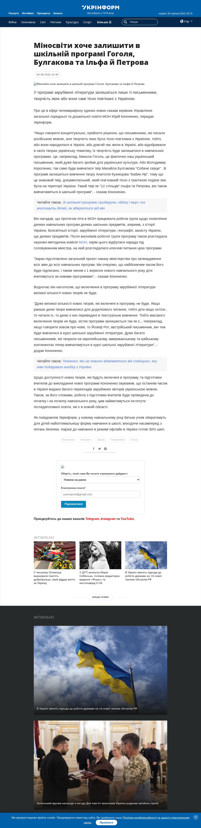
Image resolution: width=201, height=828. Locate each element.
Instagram (108, 518)
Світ (43, 22)
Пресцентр (43, 13)
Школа (101, 439)
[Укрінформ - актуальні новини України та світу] (100, 7)
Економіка (28, 22)
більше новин (100, 597)
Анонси (57, 13)
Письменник (117, 439)
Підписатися (74, 504)
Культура (72, 22)
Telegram (92, 518)
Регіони (55, 22)
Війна (13, 22)
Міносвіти (85, 439)
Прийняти (106, 822)
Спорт (87, 22)
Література (68, 439)
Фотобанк (28, 13)
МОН (83, 242)
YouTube (127, 518)
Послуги (14, 13)
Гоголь (134, 439)
